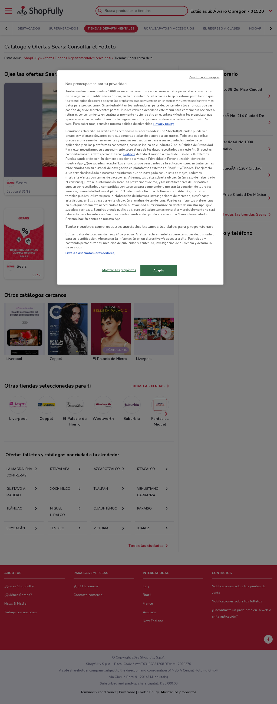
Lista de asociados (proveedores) (90, 253)
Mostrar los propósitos (119, 270)
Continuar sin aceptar (204, 77)
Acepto (158, 270)
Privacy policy (163, 124)
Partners (129, 154)
